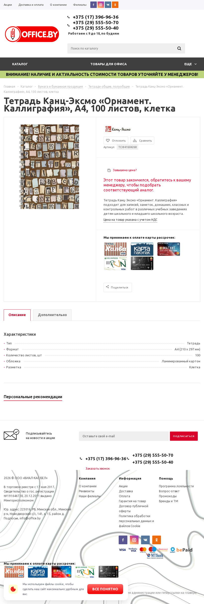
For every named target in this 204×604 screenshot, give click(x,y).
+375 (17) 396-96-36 (95, 17)
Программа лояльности (176, 486)
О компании (88, 486)
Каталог (20, 64)
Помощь (166, 478)
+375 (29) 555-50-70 (95, 22)
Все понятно (105, 589)
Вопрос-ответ (169, 491)
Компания (87, 478)
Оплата (124, 496)
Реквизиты (86, 491)
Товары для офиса (108, 64)
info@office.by (30, 518)
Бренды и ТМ (168, 501)
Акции (123, 486)
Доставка (126, 491)
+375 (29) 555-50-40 (95, 28)
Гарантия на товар (132, 501)
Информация (130, 478)
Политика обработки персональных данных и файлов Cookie (136, 521)
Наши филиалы (90, 496)
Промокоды (168, 496)
